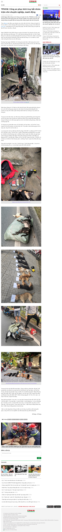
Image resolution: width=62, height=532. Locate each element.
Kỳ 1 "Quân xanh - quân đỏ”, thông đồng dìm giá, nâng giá (14, 497)
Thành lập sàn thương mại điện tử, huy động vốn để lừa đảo (15, 499)
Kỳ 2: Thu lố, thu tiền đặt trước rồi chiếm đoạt (12, 480)
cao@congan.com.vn (10, 528)
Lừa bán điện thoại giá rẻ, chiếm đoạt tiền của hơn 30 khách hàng (34, 476)
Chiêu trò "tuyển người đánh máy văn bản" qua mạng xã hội (15, 494)
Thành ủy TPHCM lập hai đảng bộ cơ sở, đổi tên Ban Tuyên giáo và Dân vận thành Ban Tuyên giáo (51, 33)
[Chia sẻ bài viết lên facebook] (37, 15)
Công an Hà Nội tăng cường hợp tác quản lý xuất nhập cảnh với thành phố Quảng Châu (51, 38)
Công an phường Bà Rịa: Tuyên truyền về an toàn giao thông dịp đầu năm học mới (51, 56)
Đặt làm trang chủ (8, 506)
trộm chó (3, 26)
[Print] (40, 15)
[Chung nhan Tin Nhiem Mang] (10, 529)
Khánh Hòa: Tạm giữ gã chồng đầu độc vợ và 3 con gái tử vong (16, 487)
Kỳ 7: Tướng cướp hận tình (8, 492)
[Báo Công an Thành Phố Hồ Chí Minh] (33, 1)
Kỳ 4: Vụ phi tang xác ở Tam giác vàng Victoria (12, 490)
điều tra (6, 23)
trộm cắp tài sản (15, 419)
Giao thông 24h (47, 42)
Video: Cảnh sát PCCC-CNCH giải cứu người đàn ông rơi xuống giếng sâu (21, 446)
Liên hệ (15, 506)
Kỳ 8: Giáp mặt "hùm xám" (21, 474)
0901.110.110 (32, 506)
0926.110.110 (26, 506)
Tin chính (45, 8)
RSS (40, 5)
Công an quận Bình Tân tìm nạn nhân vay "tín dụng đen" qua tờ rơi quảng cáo (19, 485)
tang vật (27, 102)
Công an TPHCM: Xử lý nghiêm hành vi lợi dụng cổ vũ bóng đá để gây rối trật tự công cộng (51, 70)
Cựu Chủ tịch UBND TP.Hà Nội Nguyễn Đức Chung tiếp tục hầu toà (16, 482)
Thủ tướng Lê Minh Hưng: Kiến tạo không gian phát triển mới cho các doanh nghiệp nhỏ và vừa (51, 22)
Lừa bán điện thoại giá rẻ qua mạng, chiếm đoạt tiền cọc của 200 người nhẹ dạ (19, 501)
